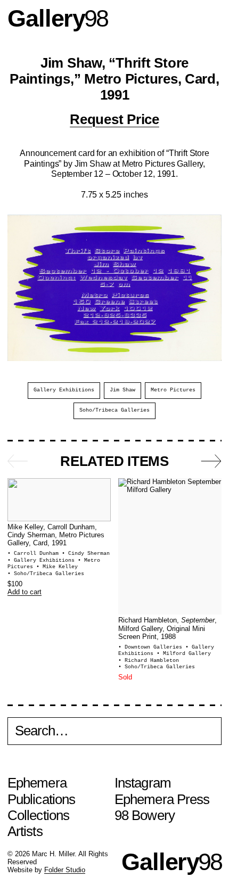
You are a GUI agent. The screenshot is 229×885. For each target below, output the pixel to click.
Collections (38, 815)
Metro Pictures (173, 390)
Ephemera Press (161, 799)
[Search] (114, 733)
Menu (211, 18)
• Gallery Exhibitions (42, 560)
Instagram (142, 782)
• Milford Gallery (184, 654)
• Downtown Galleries (151, 647)
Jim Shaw (122, 390)
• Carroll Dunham (34, 553)
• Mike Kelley (57, 567)
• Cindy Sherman (86, 553)
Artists (25, 831)
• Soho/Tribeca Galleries (45, 574)
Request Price (114, 119)
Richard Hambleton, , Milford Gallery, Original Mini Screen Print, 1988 (167, 629)
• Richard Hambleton (148, 660)
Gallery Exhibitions (64, 390)
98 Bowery (144, 815)
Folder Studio (64, 870)
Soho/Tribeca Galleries (114, 410)
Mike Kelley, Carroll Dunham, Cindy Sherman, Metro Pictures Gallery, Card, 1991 (55, 535)
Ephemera (37, 782)
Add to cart (24, 592)
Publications (41, 799)
